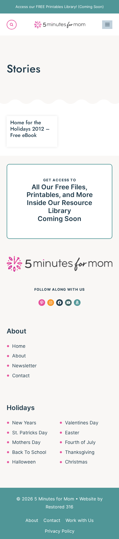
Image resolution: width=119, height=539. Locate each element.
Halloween (24, 462)
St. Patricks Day (29, 432)
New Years (24, 422)
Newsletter (24, 365)
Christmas (76, 462)
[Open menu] (107, 24)
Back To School (29, 452)
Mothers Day (26, 442)
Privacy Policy (59, 531)
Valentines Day (81, 422)
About (19, 356)
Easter (72, 432)
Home (18, 346)
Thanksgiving (79, 452)
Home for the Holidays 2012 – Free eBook (30, 129)
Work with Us (80, 520)
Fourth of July (80, 442)
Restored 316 (59, 507)
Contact (21, 375)
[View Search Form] (12, 25)
